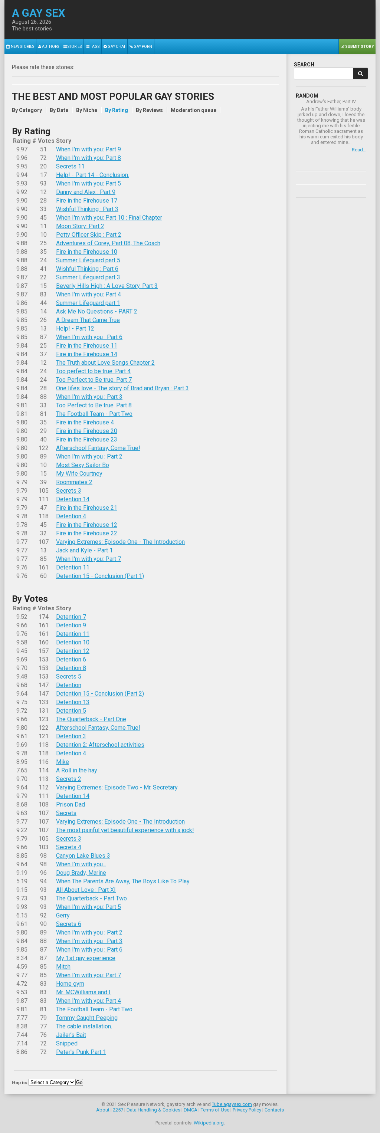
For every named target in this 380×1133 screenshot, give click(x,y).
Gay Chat (116, 47)
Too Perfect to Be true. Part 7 (94, 379)
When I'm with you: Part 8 (88, 157)
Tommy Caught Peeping (87, 1017)
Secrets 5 (68, 676)
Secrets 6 (68, 923)
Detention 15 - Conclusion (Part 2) (100, 693)
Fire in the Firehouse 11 (86, 345)
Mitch (63, 966)
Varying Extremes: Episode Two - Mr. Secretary (117, 787)
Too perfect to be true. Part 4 (93, 371)
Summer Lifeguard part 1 (88, 302)
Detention (68, 685)
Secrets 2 (68, 778)
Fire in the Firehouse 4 (85, 422)
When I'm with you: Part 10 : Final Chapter (109, 217)
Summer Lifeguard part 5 (88, 260)
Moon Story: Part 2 (80, 226)
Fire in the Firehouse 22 (86, 533)
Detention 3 (71, 736)
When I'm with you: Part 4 (88, 294)
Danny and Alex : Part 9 (85, 192)
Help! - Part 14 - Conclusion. (92, 174)
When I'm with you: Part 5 (88, 183)
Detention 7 (71, 616)
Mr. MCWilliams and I (83, 992)
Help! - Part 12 (75, 328)
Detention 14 (72, 499)
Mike (62, 761)
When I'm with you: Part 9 (88, 149)
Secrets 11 (70, 166)
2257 (118, 1110)
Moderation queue (193, 110)
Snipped (67, 1043)
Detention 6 (71, 659)
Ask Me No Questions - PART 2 (96, 311)
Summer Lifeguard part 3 (88, 277)
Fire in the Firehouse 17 (86, 200)
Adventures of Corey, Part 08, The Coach (108, 243)
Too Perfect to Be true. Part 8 (94, 405)
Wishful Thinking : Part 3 (87, 209)
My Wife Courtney (79, 473)
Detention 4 (71, 516)
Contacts (274, 1110)
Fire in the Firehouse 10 (86, 251)
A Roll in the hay (76, 770)
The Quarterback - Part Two (91, 898)
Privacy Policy (247, 1110)
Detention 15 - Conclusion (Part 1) (100, 575)
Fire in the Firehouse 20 (86, 430)
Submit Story (359, 47)
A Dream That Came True (88, 320)
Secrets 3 (68, 490)
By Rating (116, 110)
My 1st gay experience (85, 958)
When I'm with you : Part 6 (89, 337)
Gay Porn (142, 47)
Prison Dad (70, 804)
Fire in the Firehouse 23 (86, 439)
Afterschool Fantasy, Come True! (98, 447)
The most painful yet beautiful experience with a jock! (125, 830)
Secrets (66, 813)
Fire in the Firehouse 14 (86, 354)
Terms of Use (215, 1110)
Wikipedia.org (209, 1123)
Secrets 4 (68, 847)
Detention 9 (71, 625)
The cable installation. (84, 1026)
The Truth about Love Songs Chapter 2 (105, 362)
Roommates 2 (74, 482)
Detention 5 (71, 710)
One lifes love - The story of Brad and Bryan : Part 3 (122, 388)
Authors (50, 47)
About (102, 1110)
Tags (94, 47)
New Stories (22, 47)
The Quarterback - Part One (91, 719)
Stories (74, 47)
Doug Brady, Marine (81, 872)
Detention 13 (72, 702)
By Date (59, 110)
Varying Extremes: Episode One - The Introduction (120, 541)
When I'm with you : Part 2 (89, 456)
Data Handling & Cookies (153, 1110)
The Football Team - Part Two (94, 413)
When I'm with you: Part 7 (88, 558)
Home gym (70, 983)
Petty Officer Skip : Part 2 (88, 234)
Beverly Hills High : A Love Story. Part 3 (107, 285)
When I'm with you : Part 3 (89, 396)
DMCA (190, 1110)
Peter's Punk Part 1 (81, 1051)
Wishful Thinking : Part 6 (87, 268)
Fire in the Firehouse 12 (86, 524)
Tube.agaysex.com (232, 1104)
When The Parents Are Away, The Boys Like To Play (123, 881)
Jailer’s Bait (71, 1034)
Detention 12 (72, 650)
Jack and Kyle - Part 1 (84, 550)
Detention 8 (71, 667)
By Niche (86, 110)
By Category (27, 110)
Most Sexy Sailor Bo (82, 465)
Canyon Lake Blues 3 (83, 855)
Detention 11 (72, 567)
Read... (359, 149)
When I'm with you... (81, 864)
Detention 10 (72, 642)
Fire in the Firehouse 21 (86, 507)
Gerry (63, 915)
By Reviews (149, 110)
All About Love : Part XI (86, 889)
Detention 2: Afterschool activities (100, 744)
